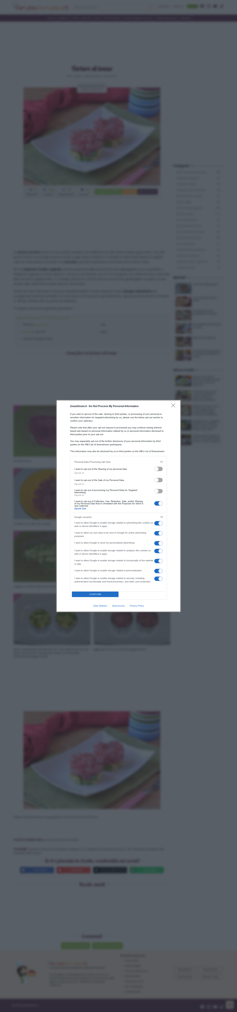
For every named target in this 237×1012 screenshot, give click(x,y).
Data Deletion (100, 605)
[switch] (158, 469)
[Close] (174, 406)
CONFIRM (95, 594)
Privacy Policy (137, 605)
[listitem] (118, 462)
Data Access (118, 605)
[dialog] (118, 506)
